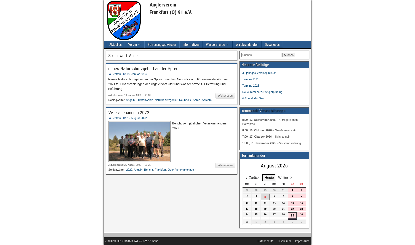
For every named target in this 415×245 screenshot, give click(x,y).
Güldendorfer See (253, 98)
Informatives (191, 45)
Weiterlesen (225, 95)
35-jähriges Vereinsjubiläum (259, 73)
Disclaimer (284, 241)
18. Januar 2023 (136, 74)
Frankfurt (160, 169)
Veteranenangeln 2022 (128, 112)
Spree (196, 100)
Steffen (116, 74)
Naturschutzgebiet (166, 100)
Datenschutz (266, 241)
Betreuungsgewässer (162, 45)
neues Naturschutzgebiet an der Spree (143, 68)
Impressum (302, 241)
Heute (269, 178)
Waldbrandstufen (247, 45)
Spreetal (207, 100)
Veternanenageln (185, 169)
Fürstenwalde (144, 100)
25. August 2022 (136, 118)
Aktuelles (115, 45)
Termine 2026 (250, 79)
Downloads (272, 45)
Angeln (130, 100)
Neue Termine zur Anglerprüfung (262, 92)
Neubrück (185, 100)
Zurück (254, 178)
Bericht (148, 169)
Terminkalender (253, 155)
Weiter (283, 178)
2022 (129, 169)
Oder (171, 169)
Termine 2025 (250, 85)
